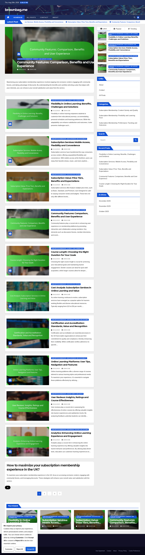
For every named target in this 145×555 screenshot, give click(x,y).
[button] (134, 17)
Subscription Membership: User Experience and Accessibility (122, 45)
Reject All (20, 549)
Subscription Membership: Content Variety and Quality (67, 393)
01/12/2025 (56, 110)
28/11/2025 (15, 69)
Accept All (30, 549)
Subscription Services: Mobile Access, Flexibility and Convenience (123, 49)
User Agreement (100, 551)
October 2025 (104, 211)
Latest (104, 29)
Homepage (18, 17)
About (55, 17)
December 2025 (105, 201)
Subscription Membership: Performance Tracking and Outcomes (70, 319)
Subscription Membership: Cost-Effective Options (123, 55)
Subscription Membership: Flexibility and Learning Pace (123, 34)
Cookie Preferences (134, 551)
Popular (118, 29)
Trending (133, 29)
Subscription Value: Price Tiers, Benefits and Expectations (120, 59)
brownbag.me (16, 10)
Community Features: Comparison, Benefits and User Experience (48, 64)
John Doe (25, 69)
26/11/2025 (56, 259)
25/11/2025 (56, 330)
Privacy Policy (123, 551)
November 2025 (105, 206)
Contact (44, 17)
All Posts (31, 17)
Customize (8, 549)
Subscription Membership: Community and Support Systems (27, 59)
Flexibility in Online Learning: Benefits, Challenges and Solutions (123, 38)
